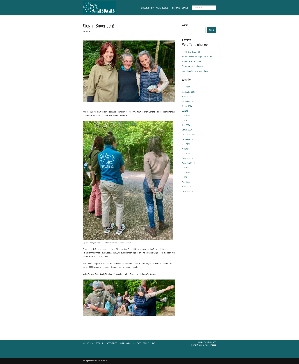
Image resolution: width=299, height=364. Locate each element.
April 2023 (186, 153)
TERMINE (175, 7)
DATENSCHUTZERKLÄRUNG (144, 343)
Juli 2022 (185, 167)
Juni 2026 (186, 87)
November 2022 (188, 163)
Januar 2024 (187, 129)
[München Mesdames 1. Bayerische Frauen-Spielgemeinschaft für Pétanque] (99, 7)
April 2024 (186, 125)
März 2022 (186, 186)
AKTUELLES (162, 7)
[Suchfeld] (213, 7)
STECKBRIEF (147, 7)
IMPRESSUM (125, 343)
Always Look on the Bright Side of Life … (198, 56)
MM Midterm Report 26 (191, 52)
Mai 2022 (185, 177)
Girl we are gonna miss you (192, 66)
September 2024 (188, 101)
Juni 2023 (186, 144)
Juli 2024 (185, 110)
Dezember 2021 (188, 191)
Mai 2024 (185, 120)
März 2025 (186, 96)
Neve (85, 360)
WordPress (105, 360)
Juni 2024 (186, 115)
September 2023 (188, 139)
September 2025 (188, 92)
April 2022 (186, 182)
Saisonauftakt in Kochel (191, 61)
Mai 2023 (185, 148)
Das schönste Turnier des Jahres (195, 71)
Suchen (185, 24)
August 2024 (187, 106)
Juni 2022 (186, 172)
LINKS (185, 7)
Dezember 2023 (188, 134)
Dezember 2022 (188, 158)
